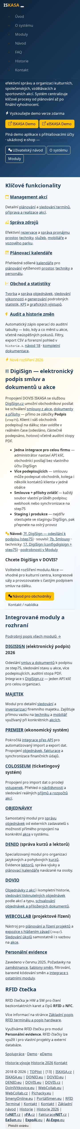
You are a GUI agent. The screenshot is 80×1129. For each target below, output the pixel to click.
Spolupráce (14, 1053)
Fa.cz (12, 1114)
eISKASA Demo (59, 123)
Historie (21, 61)
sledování (62, 293)
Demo (32, 1053)
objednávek (43, 293)
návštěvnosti (52, 787)
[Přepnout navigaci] (22, 6)
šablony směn (41, 967)
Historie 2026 (42, 1062)
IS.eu (13, 1077)
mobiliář (60, 714)
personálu (13, 273)
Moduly (21, 34)
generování (37, 299)
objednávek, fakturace (41, 750)
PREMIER (14, 730)
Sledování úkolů (18, 936)
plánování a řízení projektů (48, 926)
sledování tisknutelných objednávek (35, 895)
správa (26, 293)
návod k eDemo (54, 139)
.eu (13, 1119)
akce (26, 834)
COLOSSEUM (18, 766)
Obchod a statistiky (30, 283)
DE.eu (13, 1082)
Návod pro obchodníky (31, 596)
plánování (27, 207)
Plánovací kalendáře (31, 253)
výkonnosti (14, 299)
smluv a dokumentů (38, 662)
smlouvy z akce (39, 408)
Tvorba (11, 293)
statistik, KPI (15, 304)
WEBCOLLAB (18, 916)
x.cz (29, 1114)
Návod (20, 43)
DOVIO (12, 880)
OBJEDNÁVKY (18, 808)
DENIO (12, 844)
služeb (40, 237)
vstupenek (14, 787)
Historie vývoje (17, 1062)
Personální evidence (26, 952)
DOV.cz (52, 1082)
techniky (26, 237)
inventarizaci (16, 709)
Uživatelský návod (27, 150)
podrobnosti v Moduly (39, 549)
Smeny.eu (19, 1098)
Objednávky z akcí (20, 890)
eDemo (46, 1053)
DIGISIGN (15, 646)
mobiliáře (56, 237)
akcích (54, 719)
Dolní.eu (19, 1087)
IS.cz (64, 1071)
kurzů (53, 859)
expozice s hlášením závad (27, 931)
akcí (42, 212)
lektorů (27, 865)
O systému (24, 25)
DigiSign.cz (14, 403)
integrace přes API (37, 740)
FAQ (18, 52)
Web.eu (49, 1087)
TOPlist (36, 1071)
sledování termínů (54, 207)
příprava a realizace (21, 212)
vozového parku (18, 243)
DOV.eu (55, 1077)
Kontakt (21, 70)
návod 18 (32, 345)
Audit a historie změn (32, 314)
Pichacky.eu (41, 1093)
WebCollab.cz (16, 1093)
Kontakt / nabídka (23, 604)
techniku (42, 714)
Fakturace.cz (53, 1114)
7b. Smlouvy (60, 539)
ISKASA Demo (24, 123)
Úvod (19, 16)
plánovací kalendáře (22, 870)
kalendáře (44, 262)
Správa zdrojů (24, 222)
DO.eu (34, 1077)
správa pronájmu (55, 232)
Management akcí (28, 197)
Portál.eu (49, 1098)
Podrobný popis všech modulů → (33, 636)
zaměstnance (16, 967)
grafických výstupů (46, 304)
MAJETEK (14, 694)
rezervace (29, 232)
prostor (11, 237)
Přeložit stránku (18, 1125)
